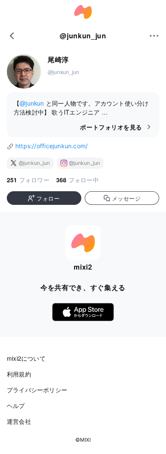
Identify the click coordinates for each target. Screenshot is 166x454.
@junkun (32, 103)
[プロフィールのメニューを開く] (154, 35)
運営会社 (19, 421)
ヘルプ (16, 405)
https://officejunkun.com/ (51, 145)
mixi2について (26, 358)
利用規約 (19, 374)
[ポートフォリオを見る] (83, 114)
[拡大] (24, 72)
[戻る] (11, 35)
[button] (44, 198)
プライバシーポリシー (37, 389)
